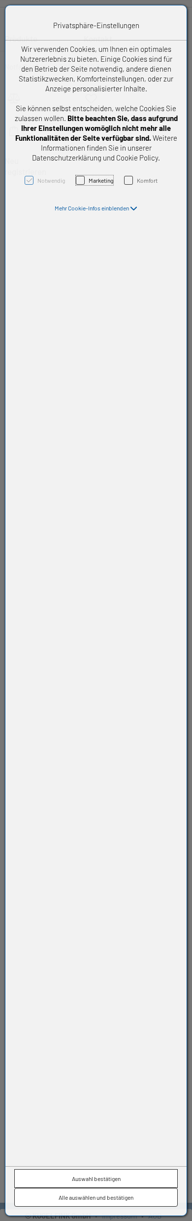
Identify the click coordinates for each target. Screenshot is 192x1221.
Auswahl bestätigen (96, 1178)
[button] (96, 208)
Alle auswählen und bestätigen (96, 1197)
